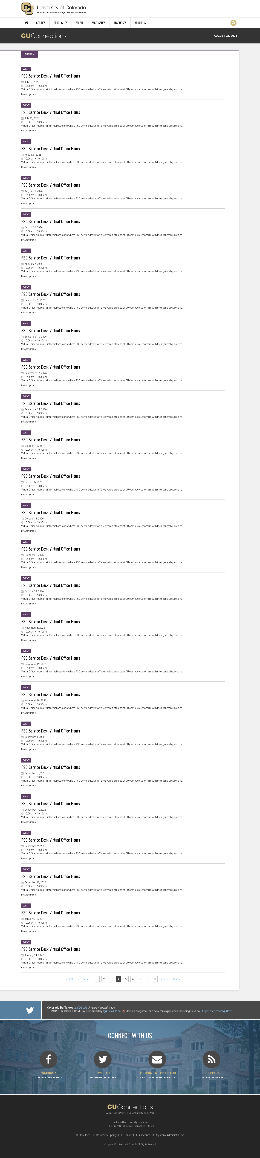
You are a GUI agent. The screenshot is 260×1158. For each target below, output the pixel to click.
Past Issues (98, 23)
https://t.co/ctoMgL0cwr (217, 1011)
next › (164, 979)
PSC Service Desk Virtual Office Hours (50, 75)
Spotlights (60, 23)
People (79, 23)
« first (69, 979)
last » (176, 979)
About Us (140, 23)
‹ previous (84, 979)
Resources (120, 23)
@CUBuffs (80, 1007)
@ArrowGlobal (112, 1011)
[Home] (53, 8)
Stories (40, 23)
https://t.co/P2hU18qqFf (62, 1014)
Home (26, 22)
